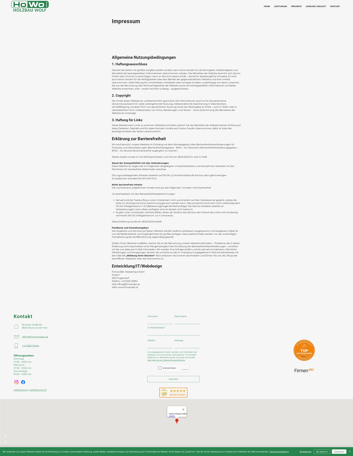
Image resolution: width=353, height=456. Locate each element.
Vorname (153, 316)
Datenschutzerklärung (279, 451)
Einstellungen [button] (305, 451)
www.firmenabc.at (128, 287)
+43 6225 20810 (129, 281)
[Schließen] (349, 451)
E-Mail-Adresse (156, 328)
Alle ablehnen (322, 451)
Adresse (178, 340)
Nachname (180, 316)
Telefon (152, 340)
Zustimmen (339, 451)
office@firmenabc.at (128, 284)
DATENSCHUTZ (38, 390)
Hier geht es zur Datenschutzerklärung (166, 360)
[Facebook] (5, 436)
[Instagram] (5, 442)
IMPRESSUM (21, 390)
